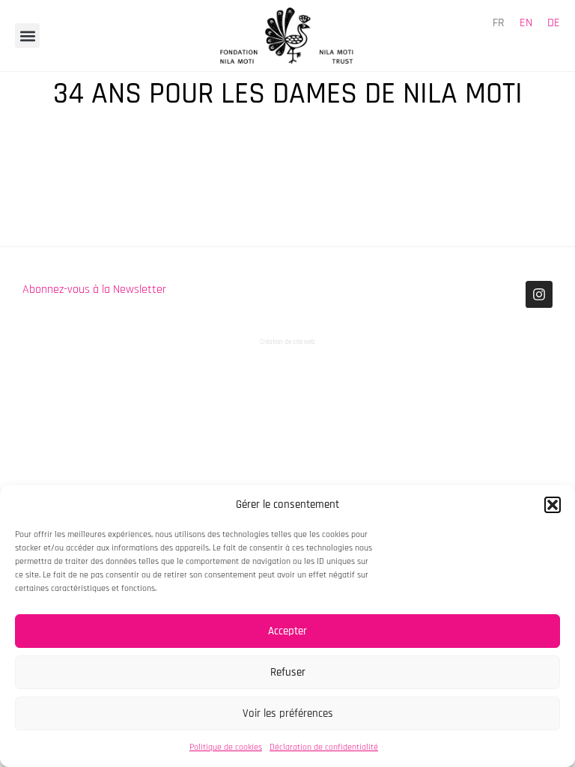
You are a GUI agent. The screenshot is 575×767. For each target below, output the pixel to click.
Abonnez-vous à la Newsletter (94, 289)
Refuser (287, 672)
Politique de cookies (225, 747)
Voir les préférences (288, 713)
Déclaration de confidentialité (324, 747)
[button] (552, 504)
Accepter (287, 631)
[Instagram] (539, 294)
